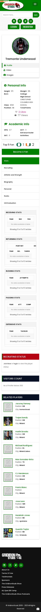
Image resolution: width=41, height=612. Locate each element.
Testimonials (7, 577)
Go (35, 15)
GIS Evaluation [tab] (10, 203)
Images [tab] (10, 75)
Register (28, 26)
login (16, 363)
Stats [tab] (6, 161)
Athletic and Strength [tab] (13, 175)
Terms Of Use (7, 573)
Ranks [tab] (6, 196)
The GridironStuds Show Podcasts (16, 594)
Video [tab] (8, 70)
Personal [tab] (7, 189)
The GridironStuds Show (12, 583)
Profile (9, 65)
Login (13, 26)
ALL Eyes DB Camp (9, 590)
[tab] (20, 65)
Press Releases (8, 587)
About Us (5, 570)
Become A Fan (20, 151)
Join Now (7, 363)
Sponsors (6, 580)
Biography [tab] (8, 182)
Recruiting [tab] (8, 168)
